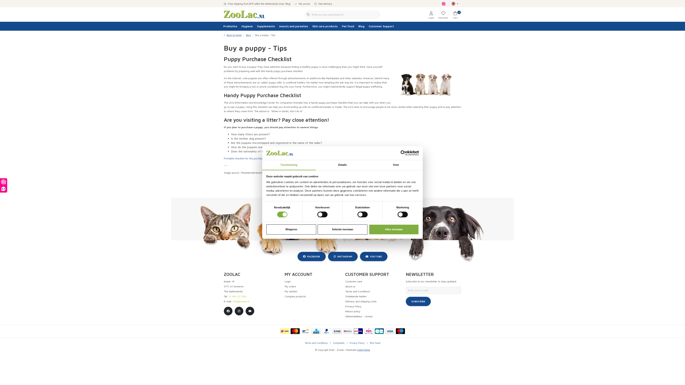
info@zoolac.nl (241, 301)
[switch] (322, 214)
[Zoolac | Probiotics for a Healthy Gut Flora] (244, 14)
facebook (313, 256)
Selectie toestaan (342, 229)
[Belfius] (347, 331)
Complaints (338, 343)
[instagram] (239, 311)
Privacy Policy (357, 343)
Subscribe (418, 301)
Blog (361, 26)
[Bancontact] (305, 331)
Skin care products (325, 26)
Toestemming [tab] (288, 164)
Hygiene (247, 26)
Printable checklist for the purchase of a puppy (250, 158)
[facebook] (228, 311)
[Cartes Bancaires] (379, 331)
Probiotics (230, 26)
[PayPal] (326, 331)
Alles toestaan (394, 229)
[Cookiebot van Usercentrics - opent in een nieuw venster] (403, 153)
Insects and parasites (293, 26)
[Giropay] (358, 331)
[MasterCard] (295, 331)
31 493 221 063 (237, 296)
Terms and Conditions (316, 343)
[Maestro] (400, 331)
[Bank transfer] (337, 331)
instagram (344, 256)
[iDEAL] (284, 331)
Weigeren (291, 229)
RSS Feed (375, 343)
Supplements (266, 26)
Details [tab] (342, 164)
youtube (376, 256)
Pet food (348, 26)
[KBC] (316, 331)
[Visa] (389, 331)
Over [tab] (396, 164)
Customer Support (381, 26)
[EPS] (368, 331)
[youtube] (250, 311)
